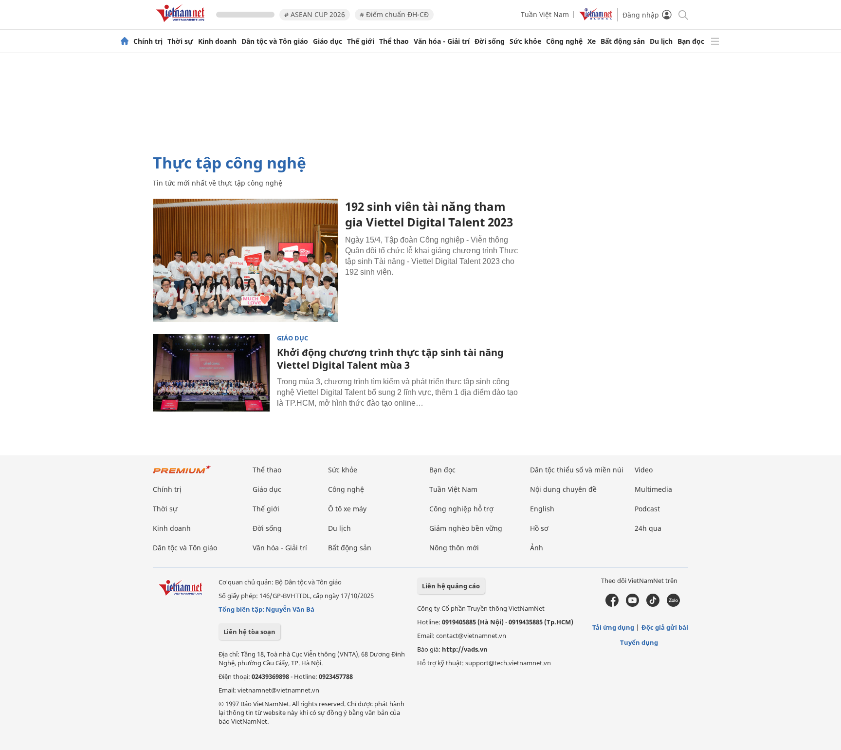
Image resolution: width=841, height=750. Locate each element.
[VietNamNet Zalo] (673, 604)
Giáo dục (327, 41)
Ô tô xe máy (347, 508)
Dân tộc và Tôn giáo (274, 41)
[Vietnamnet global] (596, 17)
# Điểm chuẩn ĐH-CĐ (394, 14)
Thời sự (180, 41)
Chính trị (148, 41)
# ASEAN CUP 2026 (314, 14)
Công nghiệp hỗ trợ (461, 508)
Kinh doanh (217, 41)
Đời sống (490, 41)
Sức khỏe (525, 41)
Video (644, 469)
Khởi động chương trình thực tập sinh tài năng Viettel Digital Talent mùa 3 (390, 359)
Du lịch (661, 41)
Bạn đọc (690, 41)
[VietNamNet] (124, 41)
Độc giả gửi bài (664, 627)
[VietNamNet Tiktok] (652, 604)
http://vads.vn (465, 649)
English (542, 508)
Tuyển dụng (639, 642)
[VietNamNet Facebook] (612, 604)
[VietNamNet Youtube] (632, 604)
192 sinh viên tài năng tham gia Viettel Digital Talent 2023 (429, 214)
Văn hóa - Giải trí (442, 41)
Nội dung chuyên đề (563, 489)
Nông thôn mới (454, 547)
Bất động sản (623, 41)
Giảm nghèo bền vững (465, 528)
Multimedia (653, 489)
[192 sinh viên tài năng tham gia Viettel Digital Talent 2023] (245, 260)
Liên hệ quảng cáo (451, 585)
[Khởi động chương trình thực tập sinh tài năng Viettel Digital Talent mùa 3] (211, 373)
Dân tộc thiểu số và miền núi (576, 469)
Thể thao (394, 41)
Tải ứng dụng (613, 627)
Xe (591, 41)
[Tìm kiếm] (682, 14)
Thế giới (360, 41)
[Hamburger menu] (715, 41)
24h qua (648, 528)
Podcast (647, 508)
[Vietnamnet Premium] (182, 474)
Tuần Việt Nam (545, 14)
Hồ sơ (539, 528)
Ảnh (536, 547)
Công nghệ (564, 41)
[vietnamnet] (182, 23)
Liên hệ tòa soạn (249, 631)
